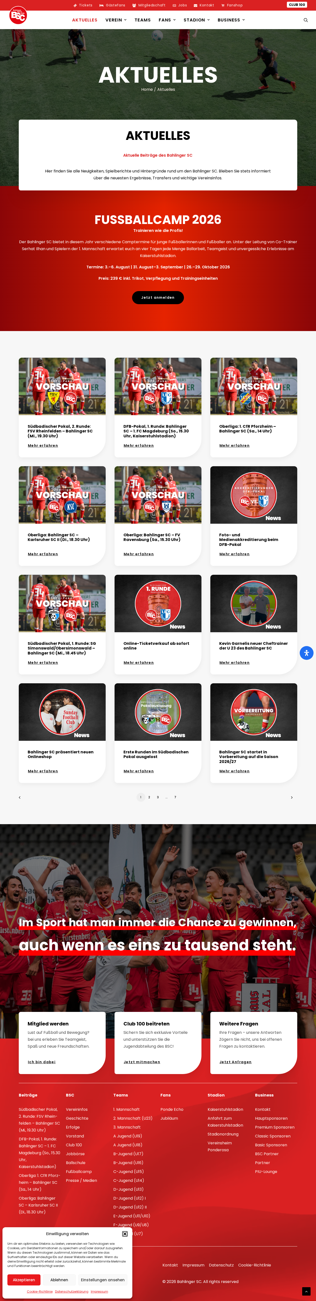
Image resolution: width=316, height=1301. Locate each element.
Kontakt (263, 1109)
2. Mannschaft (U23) (133, 1118)
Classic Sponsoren (273, 1136)
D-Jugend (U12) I (129, 1198)
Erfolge (73, 1127)
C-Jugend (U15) (128, 1171)
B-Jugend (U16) (128, 1163)
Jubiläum (169, 1118)
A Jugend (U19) (127, 1136)
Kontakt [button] (207, 5)
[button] (124, 1233)
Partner (262, 1163)
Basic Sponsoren (271, 1145)
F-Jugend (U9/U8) (131, 1225)
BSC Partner (267, 1154)
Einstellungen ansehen (103, 1279)
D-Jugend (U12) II (130, 1207)
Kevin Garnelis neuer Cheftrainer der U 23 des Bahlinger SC (253, 646)
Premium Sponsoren (275, 1127)
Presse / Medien (81, 1180)
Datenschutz (221, 1265)
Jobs (182, 5)
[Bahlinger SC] (18, 15)
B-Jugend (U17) (128, 1154)
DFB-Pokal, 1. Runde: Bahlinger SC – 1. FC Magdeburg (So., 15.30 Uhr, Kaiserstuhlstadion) (156, 431)
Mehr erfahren (43, 445)
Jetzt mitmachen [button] (142, 1061)
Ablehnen (59, 1279)
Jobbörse (75, 1154)
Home (147, 89)
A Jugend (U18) (127, 1145)
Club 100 (297, 4)
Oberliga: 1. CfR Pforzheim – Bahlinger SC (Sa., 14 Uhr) (247, 429)
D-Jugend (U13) (128, 1189)
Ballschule (75, 1163)
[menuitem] (83, 5)
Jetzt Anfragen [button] (235, 1061)
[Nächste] (290, 799)
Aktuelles (85, 20)
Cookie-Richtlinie (40, 1291)
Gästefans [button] (115, 5)
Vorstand (75, 1136)
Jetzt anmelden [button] (158, 297)
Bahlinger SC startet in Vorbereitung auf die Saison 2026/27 (248, 756)
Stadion (194, 20)
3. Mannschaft (127, 1127)
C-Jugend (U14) (128, 1180)
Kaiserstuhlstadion (225, 1109)
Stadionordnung (223, 1134)
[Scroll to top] (306, 1291)
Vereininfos (77, 1109)
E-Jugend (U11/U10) (131, 1216)
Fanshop (235, 5)
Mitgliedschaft (152, 5)
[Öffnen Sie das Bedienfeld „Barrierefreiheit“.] (307, 653)
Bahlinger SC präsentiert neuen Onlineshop (61, 754)
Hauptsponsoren (271, 1118)
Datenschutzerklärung (71, 1291)
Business (229, 20)
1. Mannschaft (126, 1109)
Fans (165, 20)
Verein (113, 20)
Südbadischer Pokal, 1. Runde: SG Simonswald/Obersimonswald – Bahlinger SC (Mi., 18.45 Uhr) (62, 648)
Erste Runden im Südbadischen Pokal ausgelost (156, 754)
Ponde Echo (171, 1109)
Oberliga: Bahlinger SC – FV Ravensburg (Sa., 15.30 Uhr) (151, 537)
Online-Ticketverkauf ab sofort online (156, 646)
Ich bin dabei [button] (42, 1061)
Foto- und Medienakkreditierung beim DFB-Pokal (248, 539)
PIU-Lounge (266, 1171)
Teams (143, 20)
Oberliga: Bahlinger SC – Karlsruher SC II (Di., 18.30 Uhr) (59, 537)
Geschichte (77, 1118)
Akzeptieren (24, 1279)
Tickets (86, 5)
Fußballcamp (79, 1171)
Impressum (99, 1291)
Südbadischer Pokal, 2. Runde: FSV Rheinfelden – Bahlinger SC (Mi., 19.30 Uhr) (60, 431)
